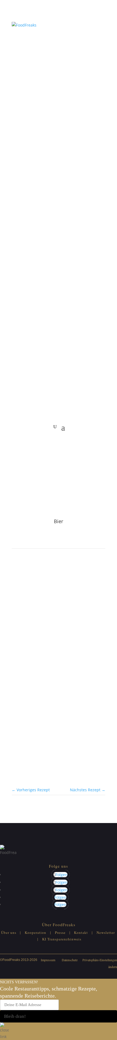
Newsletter (106, 932)
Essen (17, 645)
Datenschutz (70, 960)
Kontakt (81, 932)
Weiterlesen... (24, 675)
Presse (60, 932)
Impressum (48, 960)
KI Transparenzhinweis (61, 939)
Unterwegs (34, 645)
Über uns (8, 932)
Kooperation (35, 932)
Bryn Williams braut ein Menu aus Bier (51, 651)
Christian (40, 699)
